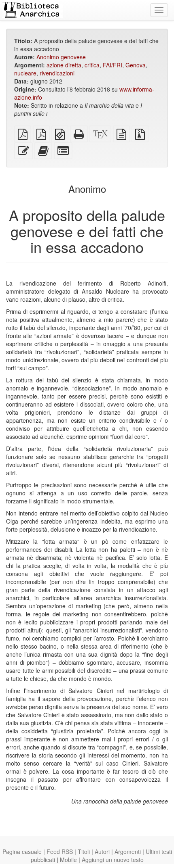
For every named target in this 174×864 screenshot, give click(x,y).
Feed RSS (60, 851)
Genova (135, 65)
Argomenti (128, 851)
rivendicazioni (57, 73)
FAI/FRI (112, 65)
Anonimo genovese (61, 57)
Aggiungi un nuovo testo (113, 860)
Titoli (84, 851)
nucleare (25, 73)
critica (92, 65)
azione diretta (64, 65)
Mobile (68, 860)
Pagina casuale (22, 851)
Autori (102, 851)
